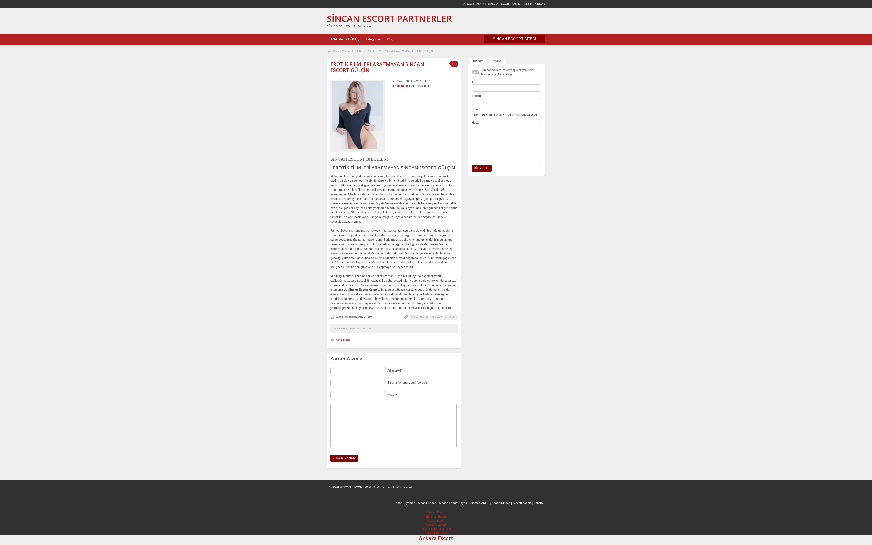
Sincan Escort (419, 317)
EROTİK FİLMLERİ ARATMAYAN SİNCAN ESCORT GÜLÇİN (377, 67)
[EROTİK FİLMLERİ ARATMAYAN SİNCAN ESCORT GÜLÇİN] (357, 115)
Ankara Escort (436, 512)
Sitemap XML (478, 503)
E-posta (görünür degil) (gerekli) (407, 382)
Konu (475, 109)
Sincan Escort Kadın (443, 317)
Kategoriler (373, 39)
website (392, 394)
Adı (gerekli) (394, 370)
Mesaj (475, 122)
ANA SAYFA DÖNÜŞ (345, 39)
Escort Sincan (501, 503)
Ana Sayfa (333, 51)
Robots (538, 503)
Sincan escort (522, 503)
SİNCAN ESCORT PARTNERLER (389, 18)
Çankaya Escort (436, 524)
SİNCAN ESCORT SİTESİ (514, 39)
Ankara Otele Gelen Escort (436, 528)
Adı (474, 82)
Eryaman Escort (436, 516)
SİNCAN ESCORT (352, 51)
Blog (390, 39)
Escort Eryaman (404, 503)
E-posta (477, 95)
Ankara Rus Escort (436, 533)
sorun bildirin (343, 340)
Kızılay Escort (436, 520)
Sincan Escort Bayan (453, 503)
